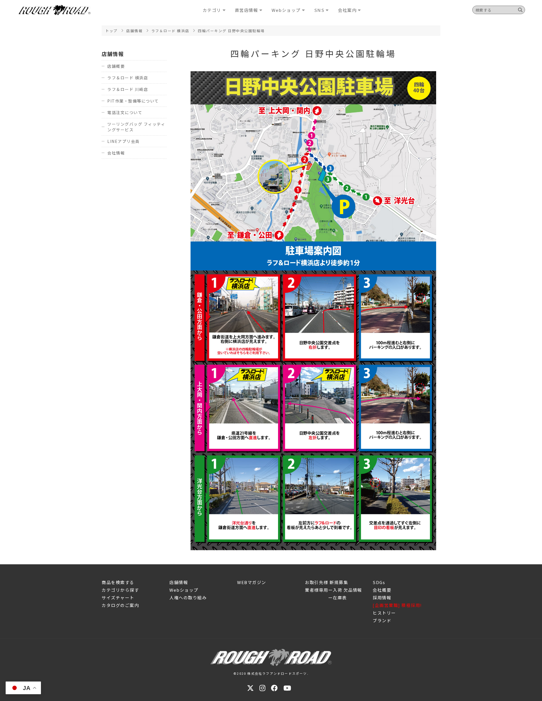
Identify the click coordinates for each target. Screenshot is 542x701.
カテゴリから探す (120, 590)
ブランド (382, 620)
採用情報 (382, 597)
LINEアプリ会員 (123, 141)
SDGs (379, 582)
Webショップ (183, 590)
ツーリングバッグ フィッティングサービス (136, 126)
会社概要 (382, 590)
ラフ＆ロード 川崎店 (127, 89)
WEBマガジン (251, 582)
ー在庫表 (326, 597)
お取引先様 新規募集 (326, 582)
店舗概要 (116, 66)
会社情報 (116, 153)
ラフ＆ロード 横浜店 (127, 77)
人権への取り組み (188, 597)
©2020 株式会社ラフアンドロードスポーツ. (271, 673)
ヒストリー (384, 613)
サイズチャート (118, 597)
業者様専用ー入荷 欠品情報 (333, 590)
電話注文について (124, 112)
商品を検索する (118, 582)
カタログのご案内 (120, 605)
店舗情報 (113, 53)
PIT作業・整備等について (133, 101)
